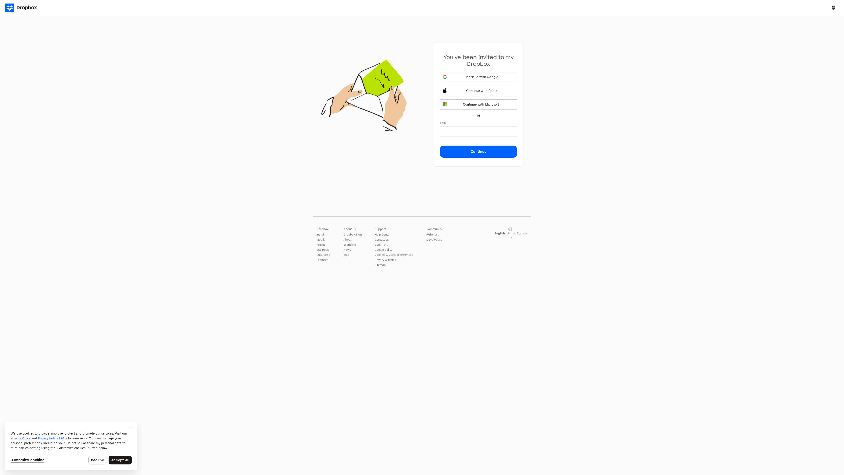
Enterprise (323, 255)
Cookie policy (383, 250)
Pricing (320, 245)
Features (322, 260)
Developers (434, 239)
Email (443, 122)
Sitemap (380, 265)
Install (320, 234)
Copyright (381, 245)
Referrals (432, 234)
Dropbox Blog (353, 234)
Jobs (346, 255)
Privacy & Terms (385, 260)
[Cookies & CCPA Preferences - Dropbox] (71, 446)
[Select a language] (833, 8)
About (347, 239)
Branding (350, 245)
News (347, 250)
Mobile (321, 239)
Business (322, 250)
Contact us (382, 239)
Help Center (383, 234)
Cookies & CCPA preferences (394, 255)
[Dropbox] (23, 8)
